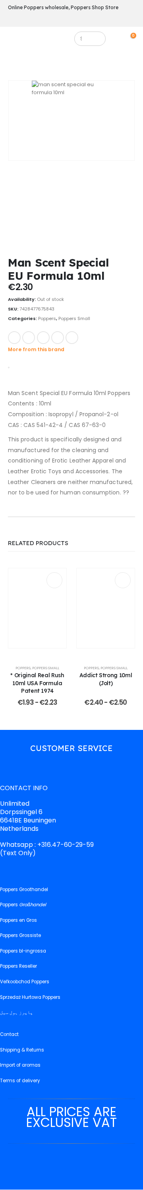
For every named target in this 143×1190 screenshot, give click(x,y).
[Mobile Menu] (13, 40)
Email (72, 337)
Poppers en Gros (18, 920)
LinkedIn (43, 337)
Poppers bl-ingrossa (23, 951)
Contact (9, 1035)
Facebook (14, 337)
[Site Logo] (43, 40)
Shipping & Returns (22, 1050)
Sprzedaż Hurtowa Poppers (30, 997)
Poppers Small (74, 318)
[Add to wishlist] (89, 337)
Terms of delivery (20, 1080)
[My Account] (120, 38)
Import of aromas (20, 1065)
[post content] (37, 608)
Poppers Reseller (18, 966)
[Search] (96, 38)
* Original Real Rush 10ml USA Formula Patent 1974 (37, 683)
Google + (57, 337)
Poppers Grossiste (20, 936)
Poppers (47, 318)
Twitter (28, 337)
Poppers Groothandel (24, 889)
